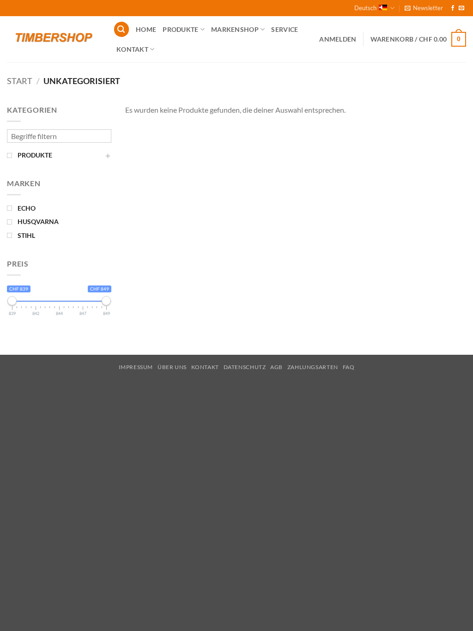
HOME (146, 29)
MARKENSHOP (235, 29)
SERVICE (284, 29)
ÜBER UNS (172, 367)
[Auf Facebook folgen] (452, 8)
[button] (424, 8)
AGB (276, 367)
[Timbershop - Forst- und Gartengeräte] (53, 39)
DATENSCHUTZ (245, 367)
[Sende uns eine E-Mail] (461, 8)
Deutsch (365, 8)
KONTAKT (132, 49)
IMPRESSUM (136, 367)
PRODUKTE (180, 29)
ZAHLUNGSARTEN (312, 367)
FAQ (349, 367)
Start (19, 81)
